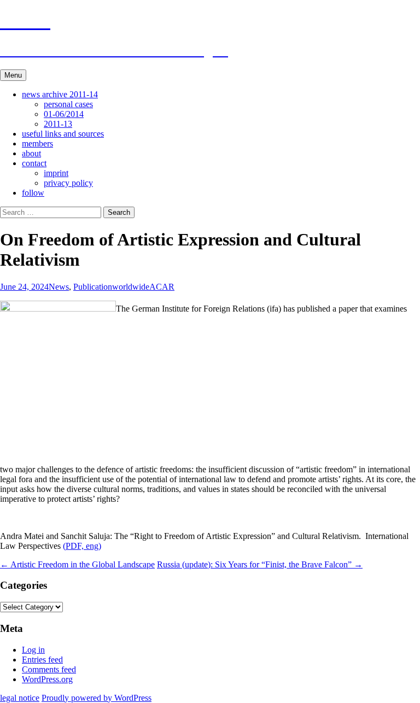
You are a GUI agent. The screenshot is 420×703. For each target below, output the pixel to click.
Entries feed (42, 659)
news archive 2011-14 (60, 94)
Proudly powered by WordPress (96, 697)
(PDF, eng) (82, 545)
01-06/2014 (64, 114)
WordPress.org (47, 679)
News (59, 286)
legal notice (19, 697)
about (31, 153)
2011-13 (58, 123)
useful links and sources (63, 133)
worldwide (130, 286)
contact (34, 163)
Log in (33, 649)
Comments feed (49, 669)
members (37, 143)
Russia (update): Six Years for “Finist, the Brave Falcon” (260, 564)
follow (33, 192)
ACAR (161, 286)
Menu (13, 75)
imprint (56, 173)
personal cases (68, 104)
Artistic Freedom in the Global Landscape (77, 564)
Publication (92, 286)
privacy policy (68, 183)
